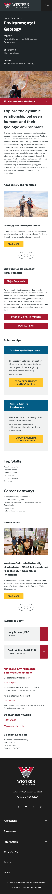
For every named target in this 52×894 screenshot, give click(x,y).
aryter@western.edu (15, 726)
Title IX (7, 848)
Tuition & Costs (10, 837)
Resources (10, 831)
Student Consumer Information (16, 862)
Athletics (7, 872)
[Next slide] (30, 255)
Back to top (35, 887)
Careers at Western (12, 869)
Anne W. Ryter (10, 682)
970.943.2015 (12, 720)
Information (11, 841)
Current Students (11, 851)
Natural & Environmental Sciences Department (20, 40)
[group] (16, 281)
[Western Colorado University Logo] (16, 5)
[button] (46, 5)
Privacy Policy (16, 887)
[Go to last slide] (22, 255)
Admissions (27, 797)
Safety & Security (11, 855)
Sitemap (26, 887)
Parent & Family (10, 865)
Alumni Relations (10, 858)
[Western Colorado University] (26, 784)
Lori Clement (9, 700)
